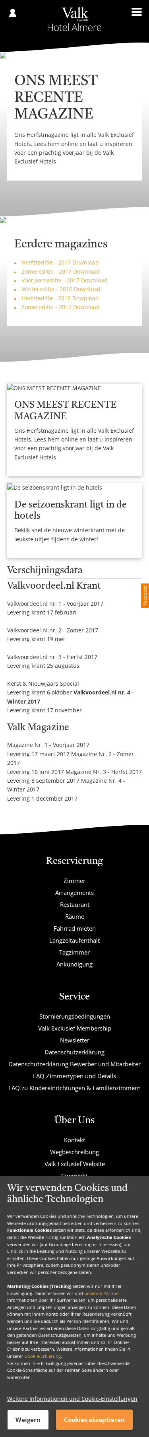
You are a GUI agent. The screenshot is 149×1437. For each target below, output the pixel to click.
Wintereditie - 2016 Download (61, 289)
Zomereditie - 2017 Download (60, 271)
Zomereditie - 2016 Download (60, 307)
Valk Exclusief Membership (74, 1028)
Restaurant (74, 904)
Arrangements (74, 892)
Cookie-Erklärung (43, 1356)
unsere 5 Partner (101, 1293)
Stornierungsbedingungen (74, 1016)
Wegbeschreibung (74, 1152)
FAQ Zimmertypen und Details (74, 1076)
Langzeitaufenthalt (74, 940)
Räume (74, 916)
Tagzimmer (74, 952)
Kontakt (74, 1140)
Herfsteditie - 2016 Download (60, 298)
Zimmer (74, 881)
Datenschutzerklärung (74, 1052)
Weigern (28, 1419)
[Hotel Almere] (74, 19)
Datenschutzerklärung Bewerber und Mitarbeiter (74, 1064)
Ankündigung (74, 964)
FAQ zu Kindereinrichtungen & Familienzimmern (74, 1088)
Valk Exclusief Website (75, 1164)
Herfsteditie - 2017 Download (60, 262)
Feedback (145, 595)
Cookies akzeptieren (94, 1419)
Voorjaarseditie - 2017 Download (64, 280)
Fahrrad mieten (75, 928)
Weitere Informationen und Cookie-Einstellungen (72, 1398)
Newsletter (74, 1040)
